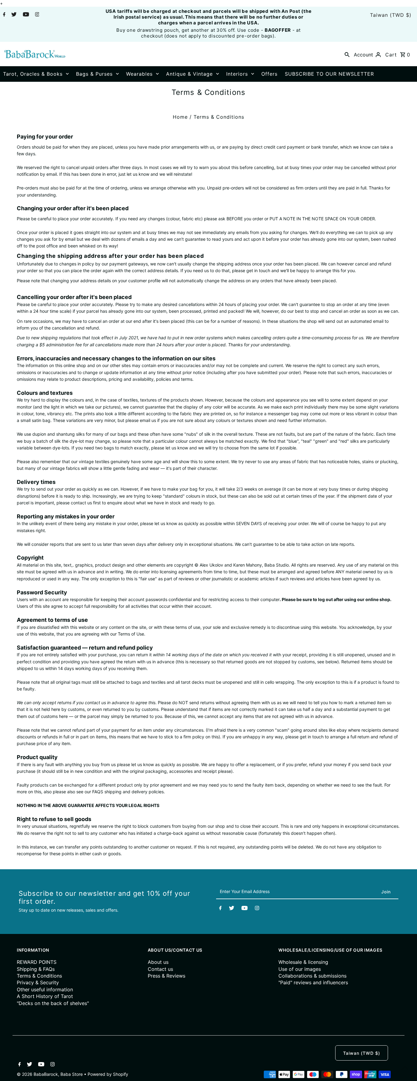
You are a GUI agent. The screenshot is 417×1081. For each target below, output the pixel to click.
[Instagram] (36, 15)
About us (158, 962)
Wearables (139, 74)
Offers (269, 74)
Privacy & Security (38, 982)
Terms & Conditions (39, 976)
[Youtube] (25, 15)
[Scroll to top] (405, 1069)
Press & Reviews (166, 976)
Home (180, 117)
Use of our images (299, 969)
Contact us (160, 969)
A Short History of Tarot (45, 996)
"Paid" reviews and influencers (313, 982)
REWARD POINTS (36, 962)
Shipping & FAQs (36, 969)
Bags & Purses (94, 74)
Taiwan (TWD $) (391, 15)
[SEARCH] (347, 54)
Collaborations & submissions (312, 976)
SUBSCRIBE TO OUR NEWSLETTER (329, 74)
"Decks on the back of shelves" (53, 1003)
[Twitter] (13, 15)
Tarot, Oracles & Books (33, 74)
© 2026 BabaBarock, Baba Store (50, 1074)
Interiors (237, 74)
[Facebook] (3, 15)
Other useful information (45, 989)
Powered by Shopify (108, 1074)
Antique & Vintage (189, 74)
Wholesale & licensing (303, 962)
